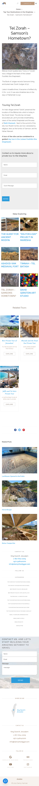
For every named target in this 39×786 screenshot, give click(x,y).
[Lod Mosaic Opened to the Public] (19, 460)
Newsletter (19, 625)
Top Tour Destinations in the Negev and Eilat (18, 611)
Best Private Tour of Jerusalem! (19, 589)
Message (5, 663)
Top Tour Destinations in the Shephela (18, 12)
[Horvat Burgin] (19, 493)
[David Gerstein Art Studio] (29, 280)
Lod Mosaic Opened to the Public (13, 476)
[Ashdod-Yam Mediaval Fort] (10, 253)
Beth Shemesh (9, 123)
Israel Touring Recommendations (18, 614)
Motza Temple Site (8, 543)
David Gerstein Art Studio (28, 292)
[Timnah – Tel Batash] (29, 253)
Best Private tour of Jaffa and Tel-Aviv (19, 592)
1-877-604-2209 (19, 559)
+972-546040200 (19, 561)
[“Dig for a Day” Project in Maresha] (29, 224)
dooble (19, 779)
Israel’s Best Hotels (18, 618)
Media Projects (19, 622)
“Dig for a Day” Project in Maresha (28, 237)
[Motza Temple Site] (19, 527)
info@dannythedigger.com (19, 564)
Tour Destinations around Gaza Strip (18, 607)
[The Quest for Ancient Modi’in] (10, 224)
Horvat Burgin (7, 510)
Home (18, 9)
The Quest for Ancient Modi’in (10, 237)
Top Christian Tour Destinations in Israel (18, 581)
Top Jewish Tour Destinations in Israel (19, 585)
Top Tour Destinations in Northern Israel (18, 600)
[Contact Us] (5, 780)
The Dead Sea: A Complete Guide (18, 596)
